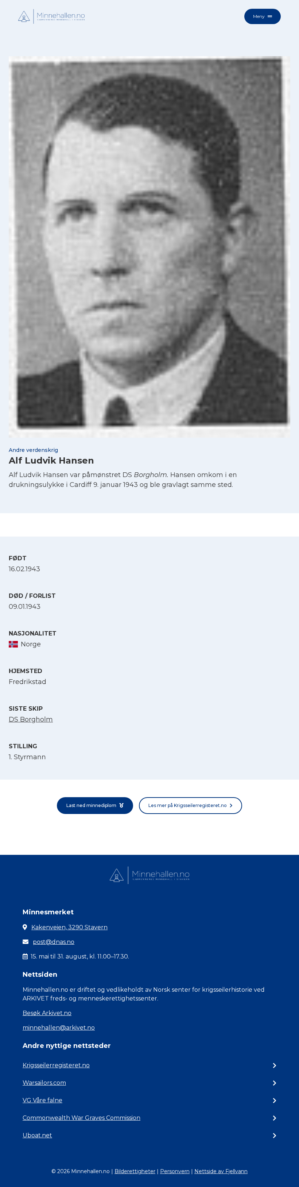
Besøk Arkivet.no (47, 1013)
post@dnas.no (53, 941)
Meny (259, 16)
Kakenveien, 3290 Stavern (69, 927)
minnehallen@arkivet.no (59, 1027)
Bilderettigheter (134, 1171)
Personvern (175, 1171)
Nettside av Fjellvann (221, 1171)
